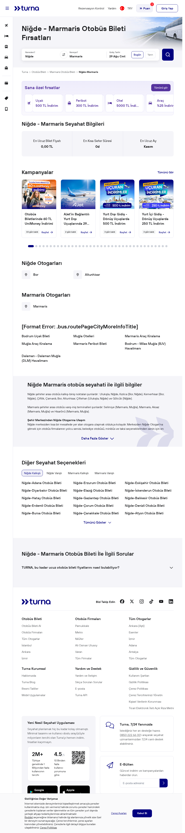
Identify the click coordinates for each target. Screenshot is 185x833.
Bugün (137, 54)
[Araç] (6, 57)
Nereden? (30, 52)
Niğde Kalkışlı (32, 473)
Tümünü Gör (166, 172)
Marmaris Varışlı (104, 473)
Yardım (112, 8)
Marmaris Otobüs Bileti (62, 72)
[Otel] (6, 36)
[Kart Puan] (6, 83)
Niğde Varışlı (54, 473)
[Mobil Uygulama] (6, 109)
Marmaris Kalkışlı (78, 473)
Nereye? (74, 52)
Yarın (150, 54)
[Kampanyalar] (6, 98)
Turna (25, 72)
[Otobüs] (6, 47)
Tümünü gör (161, 87)
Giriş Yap (167, 8)
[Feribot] (6, 68)
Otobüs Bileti (39, 72)
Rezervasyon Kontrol (91, 8)
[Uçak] (6, 25)
